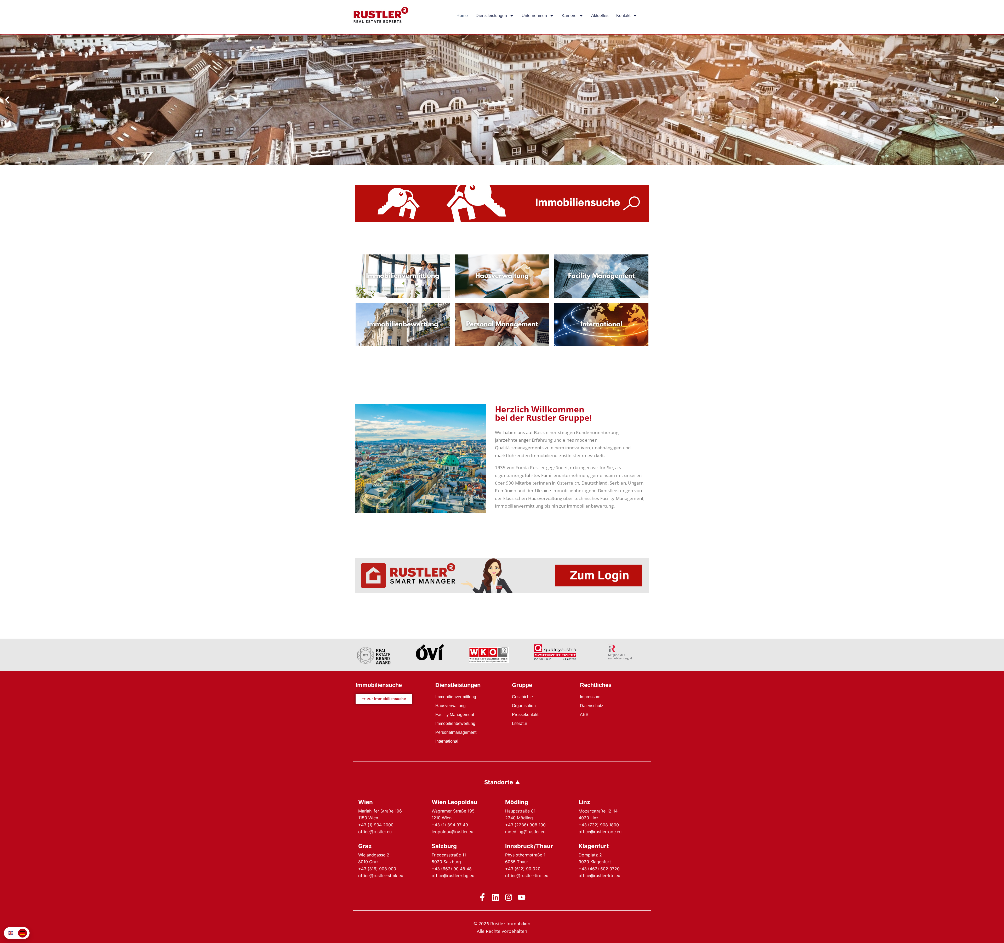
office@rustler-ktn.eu (599, 875)
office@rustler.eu (375, 831)
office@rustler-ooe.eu (600, 831)
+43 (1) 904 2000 (375, 824)
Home (462, 15)
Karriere (569, 15)
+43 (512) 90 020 (522, 868)
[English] (11, 933)
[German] (22, 933)
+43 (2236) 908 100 (525, 824)
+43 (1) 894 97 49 (450, 824)
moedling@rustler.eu (525, 831)
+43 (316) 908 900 (377, 868)
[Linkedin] (495, 897)
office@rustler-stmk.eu (380, 875)
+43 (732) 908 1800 (599, 824)
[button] (7, 99)
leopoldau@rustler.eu (452, 831)
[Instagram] (508, 897)
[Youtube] (522, 897)
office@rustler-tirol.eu (526, 875)
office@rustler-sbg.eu (453, 875)
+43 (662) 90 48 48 (452, 868)
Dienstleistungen (491, 15)
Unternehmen (534, 15)
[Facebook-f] (482, 897)
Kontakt (623, 15)
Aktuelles (599, 15)
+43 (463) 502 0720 (599, 868)
